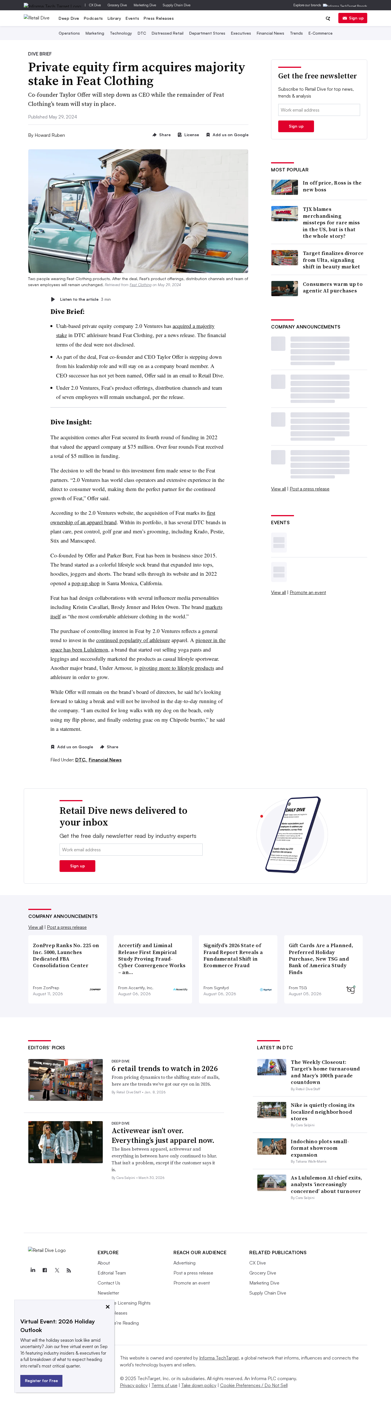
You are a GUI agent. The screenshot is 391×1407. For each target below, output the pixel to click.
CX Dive (95, 5)
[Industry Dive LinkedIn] (33, 1270)
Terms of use (164, 1385)
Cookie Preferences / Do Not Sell (254, 1385)
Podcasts (93, 18)
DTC (142, 33)
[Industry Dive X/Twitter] (57, 1270)
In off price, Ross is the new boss (332, 186)
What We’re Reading (118, 1323)
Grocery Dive (117, 5)
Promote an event (308, 592)
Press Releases (159, 18)
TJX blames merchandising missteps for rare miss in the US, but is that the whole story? (331, 222)
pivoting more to (158, 667)
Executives (241, 33)
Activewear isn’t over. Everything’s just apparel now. (163, 1135)
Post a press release (309, 489)
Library (114, 18)
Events (132, 18)
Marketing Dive (145, 5)
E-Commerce (321, 33)
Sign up (356, 17)
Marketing (95, 33)
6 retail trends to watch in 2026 (165, 1068)
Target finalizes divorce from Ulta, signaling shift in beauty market (333, 260)
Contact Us (109, 1283)
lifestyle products (195, 667)
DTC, (81, 760)
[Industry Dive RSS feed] (69, 1270)
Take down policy (198, 1385)
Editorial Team (112, 1273)
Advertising (184, 1263)
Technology (121, 33)
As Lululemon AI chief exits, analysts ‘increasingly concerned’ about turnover (326, 1184)
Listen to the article (85, 299)
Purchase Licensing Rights (124, 1303)
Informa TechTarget (219, 1358)
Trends (296, 33)
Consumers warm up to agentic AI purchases (333, 287)
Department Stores (207, 33)
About (104, 1263)
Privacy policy (134, 1385)
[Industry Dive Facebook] (45, 1270)
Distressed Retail (167, 33)
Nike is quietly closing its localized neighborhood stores (323, 1111)
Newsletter (108, 1293)
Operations (69, 33)
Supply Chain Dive (176, 5)
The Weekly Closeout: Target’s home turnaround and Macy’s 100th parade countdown (325, 1072)
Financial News (270, 33)
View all (278, 489)
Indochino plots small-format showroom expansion (320, 1148)
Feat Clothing (140, 284)
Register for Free (41, 1380)
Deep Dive (69, 18)
